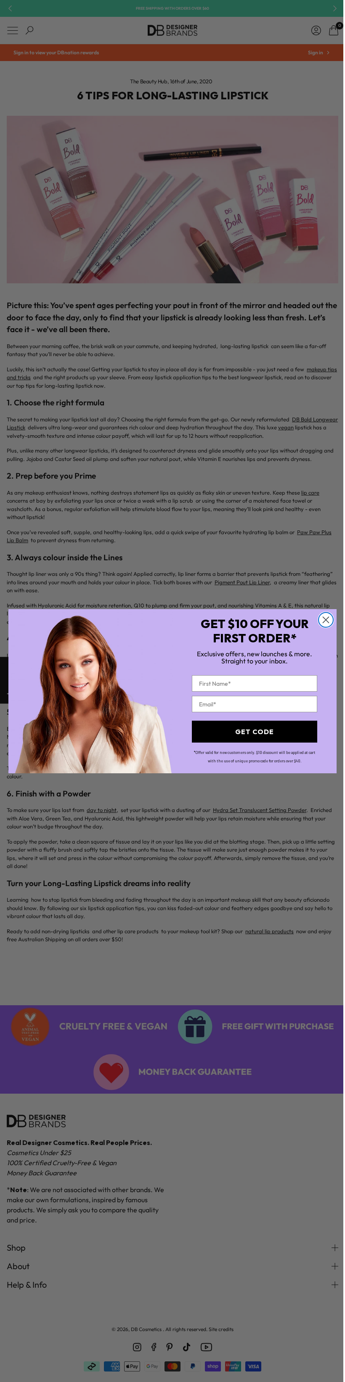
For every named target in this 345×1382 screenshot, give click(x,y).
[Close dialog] (323, 619)
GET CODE (251, 731)
